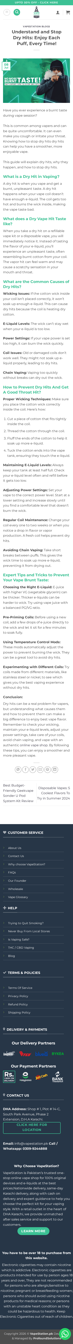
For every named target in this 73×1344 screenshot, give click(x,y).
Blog (11, 956)
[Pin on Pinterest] (47, 769)
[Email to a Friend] (40, 769)
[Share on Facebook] (25, 769)
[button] (6, 12)
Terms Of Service (20, 988)
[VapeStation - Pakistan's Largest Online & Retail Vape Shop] (36, 12)
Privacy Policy (18, 996)
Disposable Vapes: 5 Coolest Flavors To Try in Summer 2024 (53, 793)
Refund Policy (18, 1004)
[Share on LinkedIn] (55, 769)
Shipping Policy (19, 1012)
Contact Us (16, 856)
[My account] (58, 12)
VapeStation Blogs (36, 26)
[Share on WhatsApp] (18, 769)
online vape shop (34, 745)
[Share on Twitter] (32, 769)
